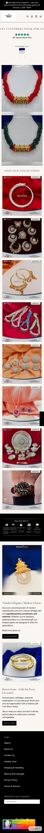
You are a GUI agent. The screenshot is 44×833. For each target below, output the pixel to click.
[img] (22, 34)
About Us (8, 749)
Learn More (10, 636)
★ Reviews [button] (42, 418)
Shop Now (9, 723)
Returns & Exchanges (14, 774)
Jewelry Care (10, 761)
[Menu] (40, 16)
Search (7, 743)
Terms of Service (12, 786)
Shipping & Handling (14, 767)
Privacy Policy (10, 780)
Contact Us (9, 755)
